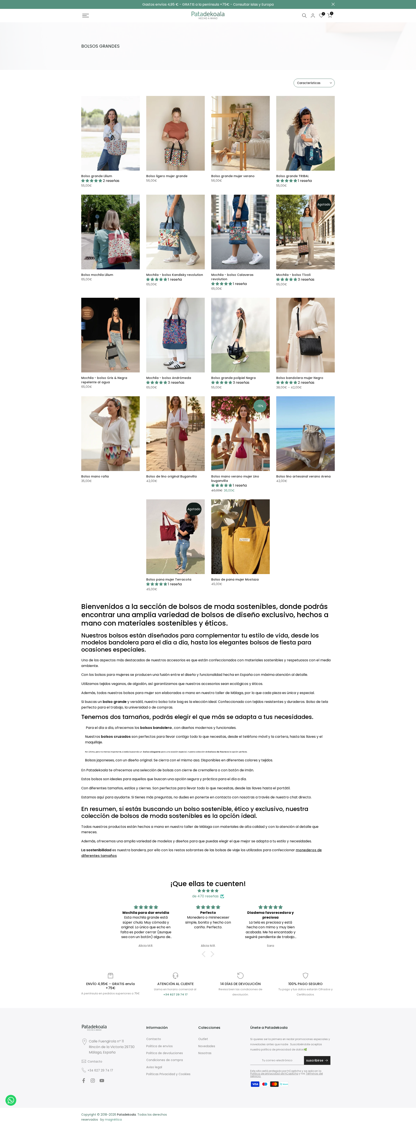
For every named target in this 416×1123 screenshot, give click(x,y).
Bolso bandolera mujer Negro (299, 378)
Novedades (206, 1046)
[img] (208, 891)
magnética (113, 1119)
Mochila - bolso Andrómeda (168, 378)
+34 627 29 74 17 (100, 1070)
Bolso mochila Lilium (97, 275)
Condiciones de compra (164, 1060)
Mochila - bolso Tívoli (293, 275)
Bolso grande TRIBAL (292, 176)
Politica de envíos (159, 1046)
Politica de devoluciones (164, 1053)
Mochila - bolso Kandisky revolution (174, 275)
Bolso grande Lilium (96, 176)
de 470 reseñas (205, 896)
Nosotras (204, 1053)
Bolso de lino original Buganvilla (171, 476)
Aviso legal (154, 1067)
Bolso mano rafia (95, 476)
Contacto (95, 1061)
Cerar (82, 4)
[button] (205, 954)
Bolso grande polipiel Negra (233, 378)
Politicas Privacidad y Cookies (168, 1074)
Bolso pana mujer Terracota (168, 579)
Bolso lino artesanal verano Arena (303, 476)
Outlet (203, 1039)
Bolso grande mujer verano (233, 176)
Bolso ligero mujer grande (166, 176)
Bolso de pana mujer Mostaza (235, 579)
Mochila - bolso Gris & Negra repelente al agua (104, 380)
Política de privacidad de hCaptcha (274, 1073)
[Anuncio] (208, 4)
